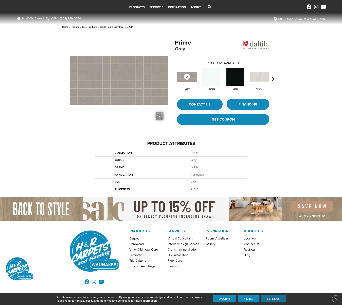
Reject (249, 299)
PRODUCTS (139, 231)
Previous (173, 73)
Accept (224, 299)
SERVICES (176, 231)
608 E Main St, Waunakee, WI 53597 (301, 19)
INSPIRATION (217, 231)
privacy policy (84, 300)
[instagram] (316, 6)
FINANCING (247, 104)
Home (65, 27)
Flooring (75, 27)
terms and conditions (117, 300)
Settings (273, 299)
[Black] (235, 77)
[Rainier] (211, 77)
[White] (259, 77)
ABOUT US (253, 231)
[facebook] (309, 6)
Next (273, 73)
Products (92, 27)
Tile (84, 27)
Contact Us (200, 104)
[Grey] (187, 77)
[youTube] (322, 6)
